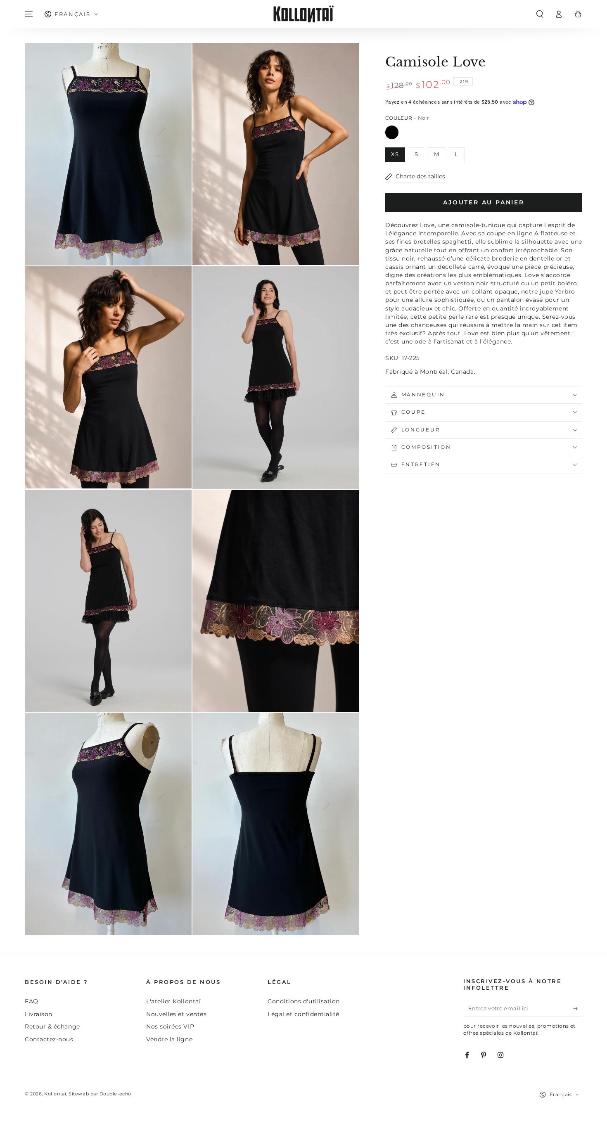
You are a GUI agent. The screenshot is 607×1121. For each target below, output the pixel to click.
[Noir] (391, 132)
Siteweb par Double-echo (100, 1094)
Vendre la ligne (169, 1039)
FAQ (31, 1001)
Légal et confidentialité (303, 1014)
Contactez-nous (49, 1039)
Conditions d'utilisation (304, 1001)
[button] (539, 14)
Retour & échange (52, 1026)
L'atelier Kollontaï (173, 1001)
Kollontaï (55, 1094)
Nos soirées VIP (170, 1026)
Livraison (38, 1014)
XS (395, 154)
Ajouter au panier (483, 202)
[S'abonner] (578, 1008)
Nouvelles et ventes (176, 1014)
